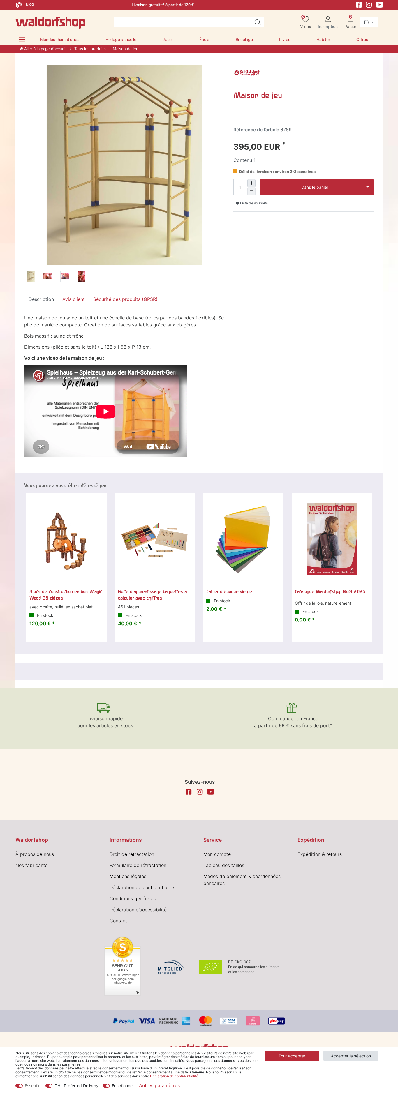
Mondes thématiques (59, 39)
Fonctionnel (122, 1085)
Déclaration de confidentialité (142, 887)
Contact (118, 921)
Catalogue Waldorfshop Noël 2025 (330, 591)
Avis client (73, 299)
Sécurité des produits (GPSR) (125, 299)
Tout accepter (292, 1055)
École (204, 39)
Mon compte (217, 854)
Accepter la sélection (351, 1055)
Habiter (323, 39)
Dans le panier (314, 187)
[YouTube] (379, 4)
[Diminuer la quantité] (251, 191)
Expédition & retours (319, 854)
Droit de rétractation (132, 854)
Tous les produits (89, 48)
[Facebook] (359, 4)
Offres (362, 39)
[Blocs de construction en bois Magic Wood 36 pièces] (66, 539)
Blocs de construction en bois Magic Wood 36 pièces (65, 595)
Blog (29, 4)
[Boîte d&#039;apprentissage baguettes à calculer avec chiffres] (155, 539)
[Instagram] (369, 4)
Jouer (168, 39)
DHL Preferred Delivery (76, 1085)
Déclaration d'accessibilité (138, 909)
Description (41, 299)
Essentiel (33, 1085)
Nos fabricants (31, 865)
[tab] (41, 299)
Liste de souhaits (253, 203)
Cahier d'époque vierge (229, 591)
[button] (22, 39)
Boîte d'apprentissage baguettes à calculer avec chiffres (152, 595)
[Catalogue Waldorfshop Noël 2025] (332, 539)
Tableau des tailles (223, 865)
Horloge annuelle (120, 39)
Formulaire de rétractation (138, 865)
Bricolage (244, 39)
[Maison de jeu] (30, 277)
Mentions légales (128, 876)
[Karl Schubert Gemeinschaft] (248, 73)
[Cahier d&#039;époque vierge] (243, 539)
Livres (284, 39)
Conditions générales (133, 898)
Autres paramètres (159, 1085)
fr (367, 22)
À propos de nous (34, 854)
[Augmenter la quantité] (251, 183)
